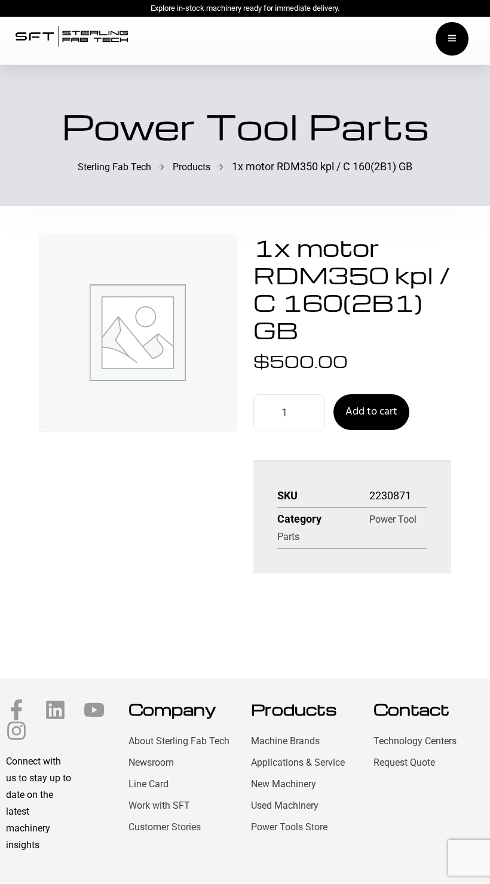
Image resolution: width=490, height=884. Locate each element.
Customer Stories (164, 827)
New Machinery (283, 784)
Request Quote (404, 762)
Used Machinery (284, 805)
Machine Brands (285, 741)
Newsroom (151, 762)
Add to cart (371, 411)
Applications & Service (298, 762)
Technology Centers (415, 741)
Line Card (148, 784)
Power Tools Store (289, 827)
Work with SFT (159, 805)
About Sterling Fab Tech (178, 741)
